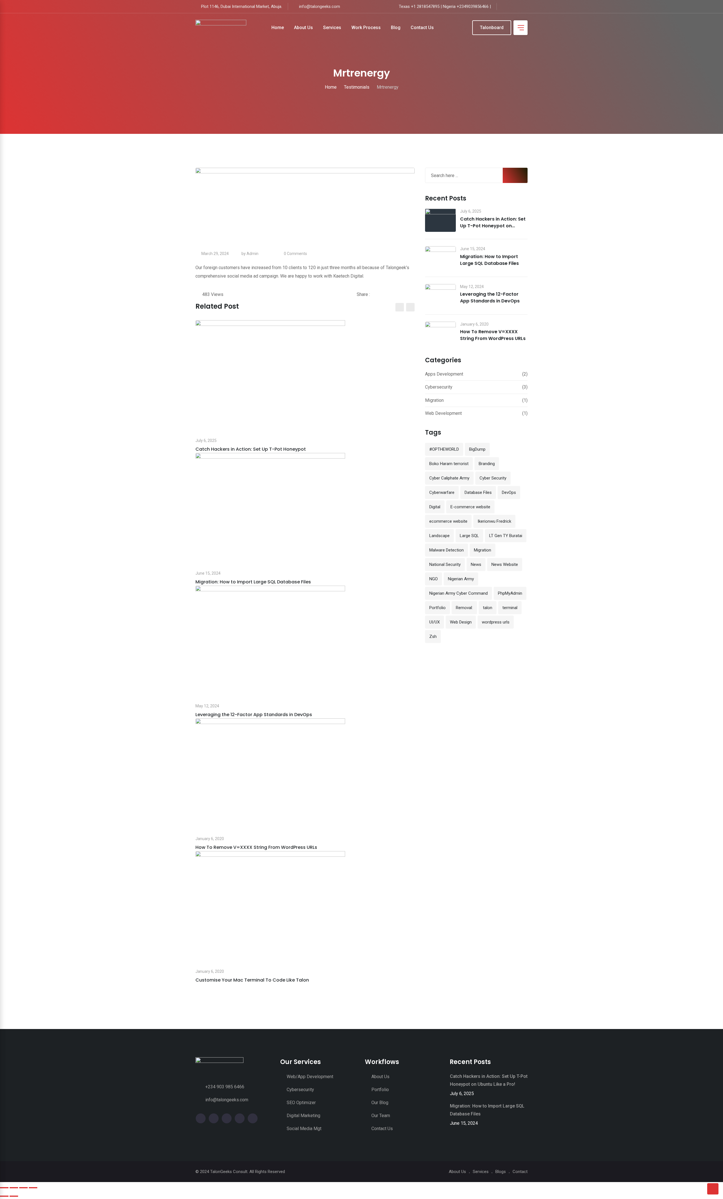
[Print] (413, 294)
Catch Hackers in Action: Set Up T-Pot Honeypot (250, 449)
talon (487, 607)
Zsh (433, 636)
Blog (395, 27)
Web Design (461, 622)
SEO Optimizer (301, 1102)
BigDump (477, 449)
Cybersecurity (438, 387)
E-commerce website (470, 506)
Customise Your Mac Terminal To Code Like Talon (252, 980)
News (476, 564)
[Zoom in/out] (4, 1187)
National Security (445, 564)
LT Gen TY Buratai (505, 535)
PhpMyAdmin (510, 593)
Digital (434, 506)
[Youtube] (393, 294)
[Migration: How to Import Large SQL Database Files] (440, 257)
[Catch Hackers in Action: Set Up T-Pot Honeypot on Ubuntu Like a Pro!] (440, 220)
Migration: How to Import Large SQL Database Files (253, 582)
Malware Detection (446, 550)
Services (332, 27)
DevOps (509, 492)
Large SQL (469, 535)
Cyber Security (493, 478)
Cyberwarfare (441, 492)
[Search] (464, 28)
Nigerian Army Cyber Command (458, 593)
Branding (487, 463)
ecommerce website (448, 521)
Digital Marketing (303, 1115)
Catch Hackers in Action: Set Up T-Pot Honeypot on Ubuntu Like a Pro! (493, 226)
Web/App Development (310, 1076)
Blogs (500, 1171)
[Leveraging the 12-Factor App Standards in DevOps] (440, 295)
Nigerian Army (461, 578)
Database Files (478, 492)
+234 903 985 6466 (224, 1086)
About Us (303, 27)
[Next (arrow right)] (14, 1196)
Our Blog (379, 1102)
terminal (509, 607)
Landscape (439, 535)
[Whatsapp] (400, 294)
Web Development (443, 413)
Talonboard (492, 27)
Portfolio (437, 607)
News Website (504, 564)
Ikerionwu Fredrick (494, 521)
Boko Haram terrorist (449, 463)
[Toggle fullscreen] (14, 1187)
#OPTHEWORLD (444, 449)
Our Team (380, 1115)
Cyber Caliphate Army (449, 478)
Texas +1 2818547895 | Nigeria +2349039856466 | (445, 6)
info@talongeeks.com (319, 6)
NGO (433, 578)
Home (277, 27)
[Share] (23, 1187)
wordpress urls (495, 622)
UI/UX (434, 622)
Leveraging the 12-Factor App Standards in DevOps (253, 714)
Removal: (464, 607)
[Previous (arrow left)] (4, 1196)
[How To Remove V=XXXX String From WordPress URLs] (440, 333)
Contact (520, 1171)
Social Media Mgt (304, 1128)
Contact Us (422, 27)
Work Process (366, 27)
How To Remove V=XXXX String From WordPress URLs (256, 847)
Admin (252, 253)
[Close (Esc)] (33, 1187)
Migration (434, 400)
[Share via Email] (407, 294)
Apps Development (444, 374)
